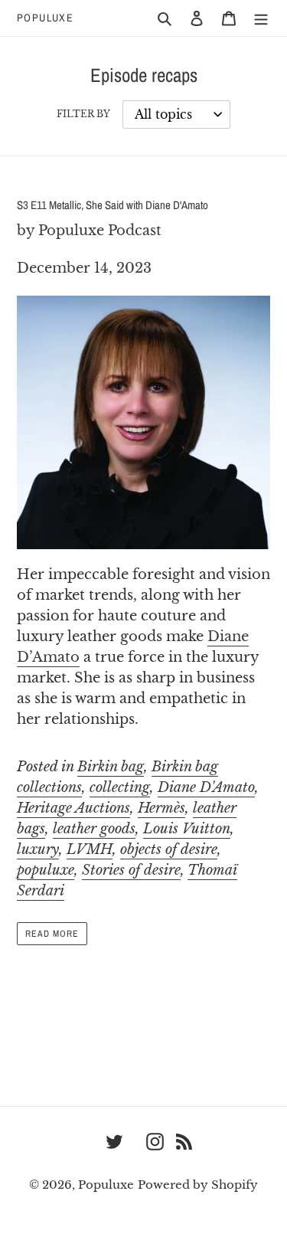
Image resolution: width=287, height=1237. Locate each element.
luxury (38, 849)
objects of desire (168, 849)
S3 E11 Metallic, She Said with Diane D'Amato (112, 205)
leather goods (94, 828)
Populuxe (45, 18)
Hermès (161, 808)
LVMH (90, 849)
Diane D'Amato (206, 787)
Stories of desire (131, 870)
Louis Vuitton (186, 828)
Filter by (83, 113)
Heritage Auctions (73, 808)
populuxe (45, 870)
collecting (120, 787)
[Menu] (261, 18)
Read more (52, 934)
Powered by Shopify (198, 1184)
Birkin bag (110, 766)
